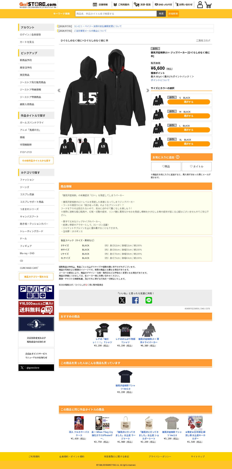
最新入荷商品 (27, 104)
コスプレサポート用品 (32, 201)
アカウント (27, 27)
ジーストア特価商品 (30, 97)
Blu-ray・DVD (27, 253)
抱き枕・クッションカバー (34, 223)
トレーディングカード (31, 231)
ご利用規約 (34, 456)
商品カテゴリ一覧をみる (36, 276)
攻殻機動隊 (26, 144)
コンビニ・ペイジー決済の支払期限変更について (98, 26)
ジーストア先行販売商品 (33, 82)
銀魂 (22, 137)
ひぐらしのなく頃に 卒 (96, 40)
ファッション (27, 179)
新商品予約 (26, 60)
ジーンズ (24, 187)
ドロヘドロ (26, 152)
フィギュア (26, 246)
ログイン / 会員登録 (30, 34)
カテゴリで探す (30, 172)
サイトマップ (198, 456)
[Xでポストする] (122, 302)
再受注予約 (26, 67)
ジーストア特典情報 (30, 89)
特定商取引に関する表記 (116, 456)
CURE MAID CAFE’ (29, 268)
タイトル (198, 166)
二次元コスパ (203, 40)
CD (21, 260)
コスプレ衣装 (27, 194)
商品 (167, 166)
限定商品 (24, 74)
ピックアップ (29, 53)
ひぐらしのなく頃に (71, 40)
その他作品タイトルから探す (36, 160)
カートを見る (27, 42)
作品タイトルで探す (33, 115)
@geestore (33, 367)
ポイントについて (160, 80)
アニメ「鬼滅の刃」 (30, 130)
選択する (188, 101)
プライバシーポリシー (160, 456)
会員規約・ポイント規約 (71, 456)
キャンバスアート (29, 216)
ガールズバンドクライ (32, 122)
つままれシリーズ (29, 209)
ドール (23, 238)
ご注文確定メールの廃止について (90, 30)
